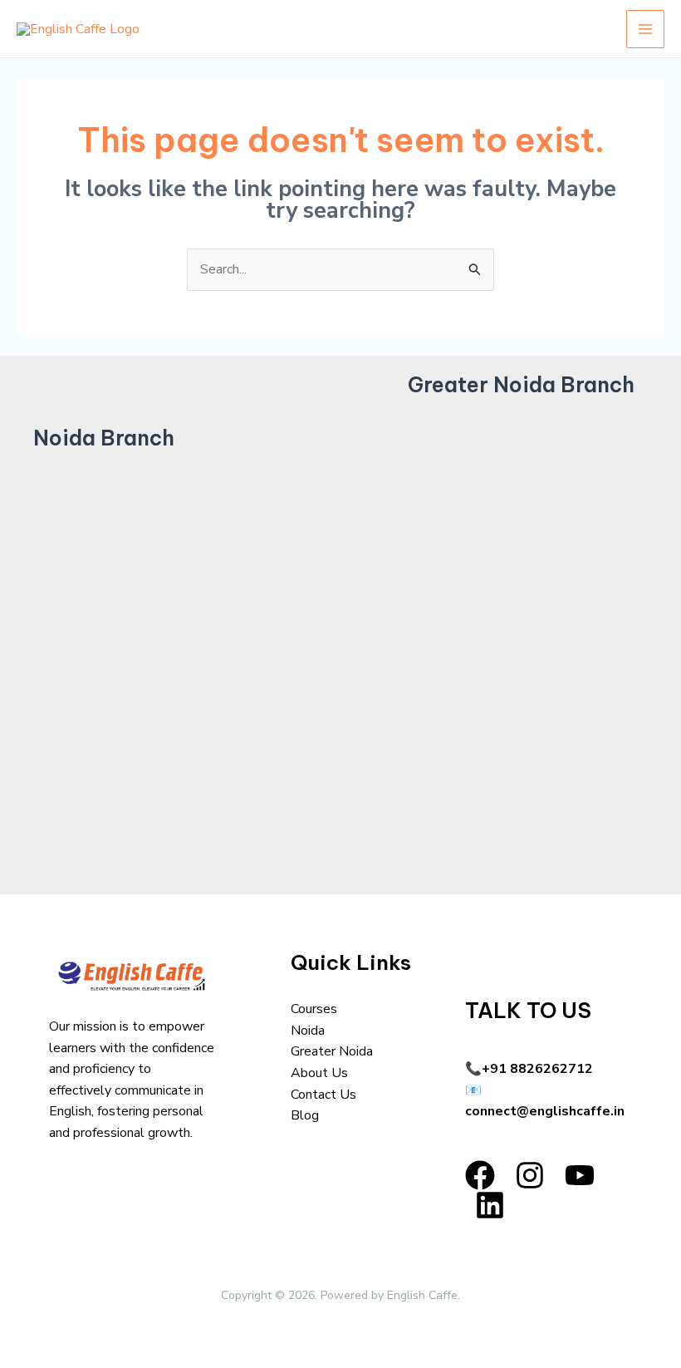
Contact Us (323, 1094)
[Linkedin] (490, 1205)
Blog (305, 1115)
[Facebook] (480, 1175)
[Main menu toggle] (645, 29)
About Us (319, 1073)
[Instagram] (530, 1175)
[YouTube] (580, 1175)
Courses (314, 1009)
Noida (308, 1030)
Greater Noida (332, 1051)
